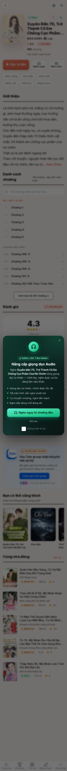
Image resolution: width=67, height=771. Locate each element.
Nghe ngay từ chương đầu (36, 412)
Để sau (34, 421)
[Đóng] (59, 340)
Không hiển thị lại (36, 428)
